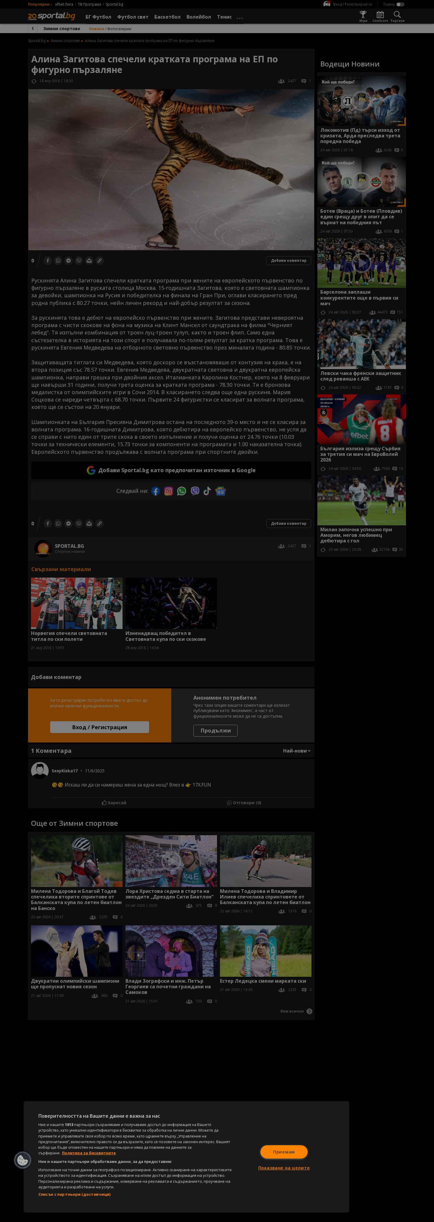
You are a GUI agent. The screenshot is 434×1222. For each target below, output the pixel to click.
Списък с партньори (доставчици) (74, 1194)
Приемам (284, 1152)
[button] (22, 1160)
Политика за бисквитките (89, 1153)
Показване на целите (284, 1168)
